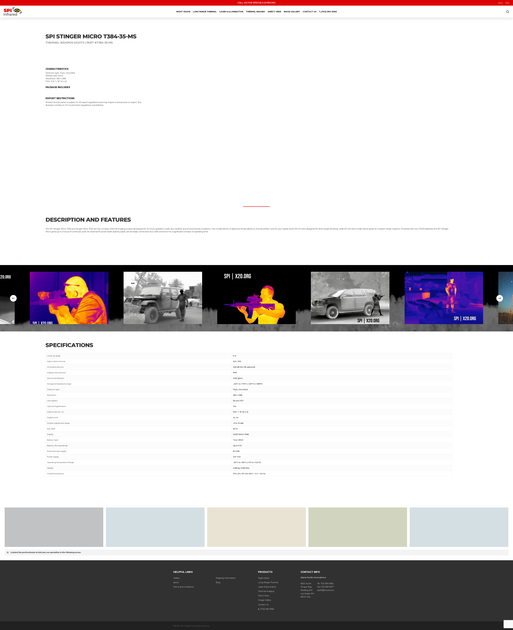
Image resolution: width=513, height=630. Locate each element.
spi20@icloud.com (325, 590)
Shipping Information (226, 578)
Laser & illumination (231, 11)
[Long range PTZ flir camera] (163, 298)
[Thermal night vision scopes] (256, 298)
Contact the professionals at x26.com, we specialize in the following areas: (45, 552)
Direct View (274, 11)
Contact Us (309, 11)
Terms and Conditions (183, 587)
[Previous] (13, 298)
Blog (507, 3)
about (500, 3)
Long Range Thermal (205, 11)
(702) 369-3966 (329, 11)
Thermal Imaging (255, 11)
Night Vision (183, 11)
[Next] (499, 298)
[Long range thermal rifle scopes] (69, 298)
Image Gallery (292, 11)
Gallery (176, 578)
